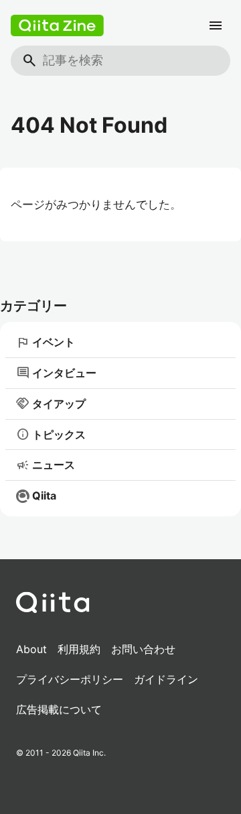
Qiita (44, 495)
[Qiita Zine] (57, 25)
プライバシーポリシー (69, 679)
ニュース (45, 465)
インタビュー (56, 373)
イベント (45, 343)
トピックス (51, 434)
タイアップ (51, 404)
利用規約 (79, 649)
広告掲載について (59, 709)
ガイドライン (166, 679)
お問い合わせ (143, 649)
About (31, 649)
